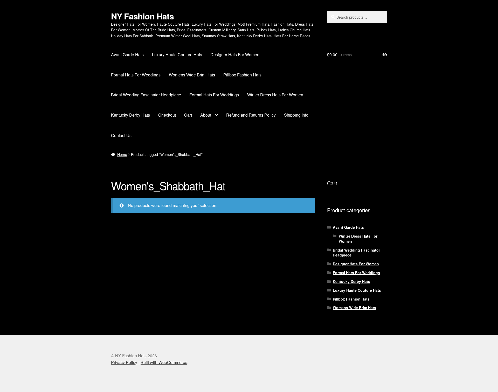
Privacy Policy (124, 362)
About (205, 115)
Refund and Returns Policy (251, 115)
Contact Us (121, 135)
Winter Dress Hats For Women (275, 95)
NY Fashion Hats (142, 16)
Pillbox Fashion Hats (242, 75)
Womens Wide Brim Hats (192, 75)
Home (122, 154)
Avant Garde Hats (127, 55)
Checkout (167, 115)
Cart (188, 115)
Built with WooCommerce (164, 362)
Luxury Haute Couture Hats (177, 55)
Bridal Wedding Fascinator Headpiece (146, 95)
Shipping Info (296, 115)
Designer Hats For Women (234, 55)
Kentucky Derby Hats (130, 115)
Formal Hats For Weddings (136, 75)
